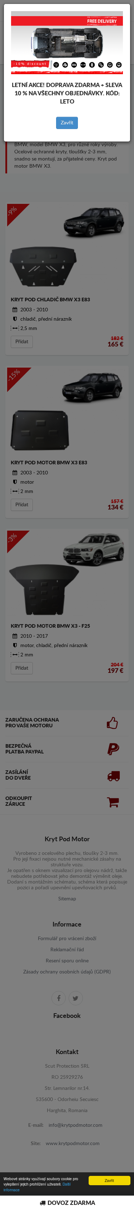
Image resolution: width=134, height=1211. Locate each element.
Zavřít (67, 122)
